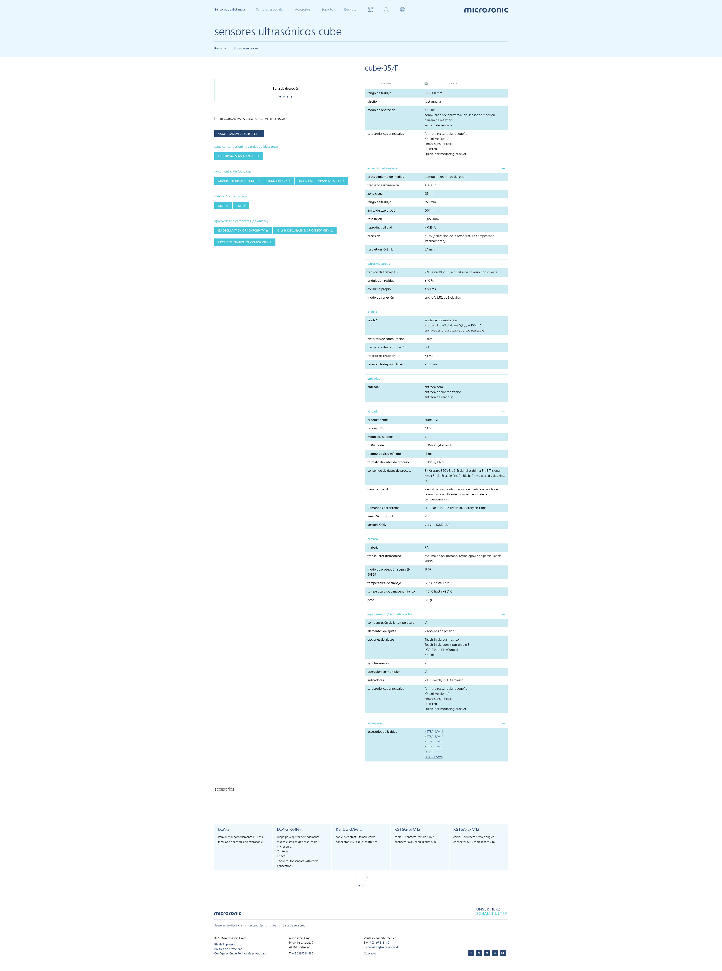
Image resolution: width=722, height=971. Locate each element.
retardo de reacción (381, 356)
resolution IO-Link (380, 249)
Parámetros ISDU (379, 489)
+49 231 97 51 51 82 (377, 942)
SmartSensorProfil (380, 516)
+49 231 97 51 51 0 (302, 953)
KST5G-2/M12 (434, 742)
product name (377, 420)
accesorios (374, 723)
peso (371, 600)
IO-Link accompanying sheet (320, 181)
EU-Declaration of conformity (241, 230)
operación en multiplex (383, 672)
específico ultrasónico (382, 168)
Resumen (221, 48)
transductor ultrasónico (384, 556)
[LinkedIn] (495, 953)
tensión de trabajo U (382, 272)
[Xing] (487, 953)
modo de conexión (380, 297)
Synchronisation (379, 663)
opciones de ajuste (380, 640)
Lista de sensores (246, 48)
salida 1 (372, 320)
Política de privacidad (228, 949)
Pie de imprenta (224, 944)
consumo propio (379, 289)
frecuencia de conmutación (386, 347)
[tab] (436, 168)
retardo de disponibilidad (385, 364)
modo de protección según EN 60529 (388, 572)
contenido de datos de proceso (389, 471)
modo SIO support (380, 437)
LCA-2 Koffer (433, 757)
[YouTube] (503, 953)
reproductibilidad (379, 227)
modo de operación (381, 110)
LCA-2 (429, 752)
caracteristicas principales (385, 134)
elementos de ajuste (381, 631)
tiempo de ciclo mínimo (384, 454)
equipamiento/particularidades (389, 614)
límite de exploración (382, 210)
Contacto (370, 953)
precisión (373, 236)
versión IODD (376, 525)
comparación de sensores (237, 134)
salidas (372, 312)
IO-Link (372, 411)
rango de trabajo (379, 93)
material (373, 547)
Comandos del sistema (383, 508)
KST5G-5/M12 (434, 747)
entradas (373, 378)
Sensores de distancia (228, 925)
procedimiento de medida (385, 177)
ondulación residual (381, 281)
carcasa (372, 539)
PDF (239, 206)
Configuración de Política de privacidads (240, 953)
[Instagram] (479, 953)
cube (273, 925)
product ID (375, 428)
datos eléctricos (378, 263)
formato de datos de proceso (388, 462)
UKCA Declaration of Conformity (243, 242)
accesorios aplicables (382, 732)
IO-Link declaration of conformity (303, 230)
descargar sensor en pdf (237, 156)
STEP (221, 206)
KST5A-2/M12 (434, 732)
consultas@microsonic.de (382, 947)
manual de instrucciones (237, 181)
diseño (372, 101)
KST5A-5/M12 (434, 737)
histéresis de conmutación (386, 339)
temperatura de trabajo (384, 583)
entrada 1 (374, 387)
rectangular (256, 925)
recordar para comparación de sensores (254, 119)
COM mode (375, 445)
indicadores (375, 680)
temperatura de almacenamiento (391, 591)
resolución (374, 219)
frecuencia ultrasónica (383, 185)
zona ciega (375, 194)
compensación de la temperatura (391, 623)
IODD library (277, 181)
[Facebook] (471, 953)
